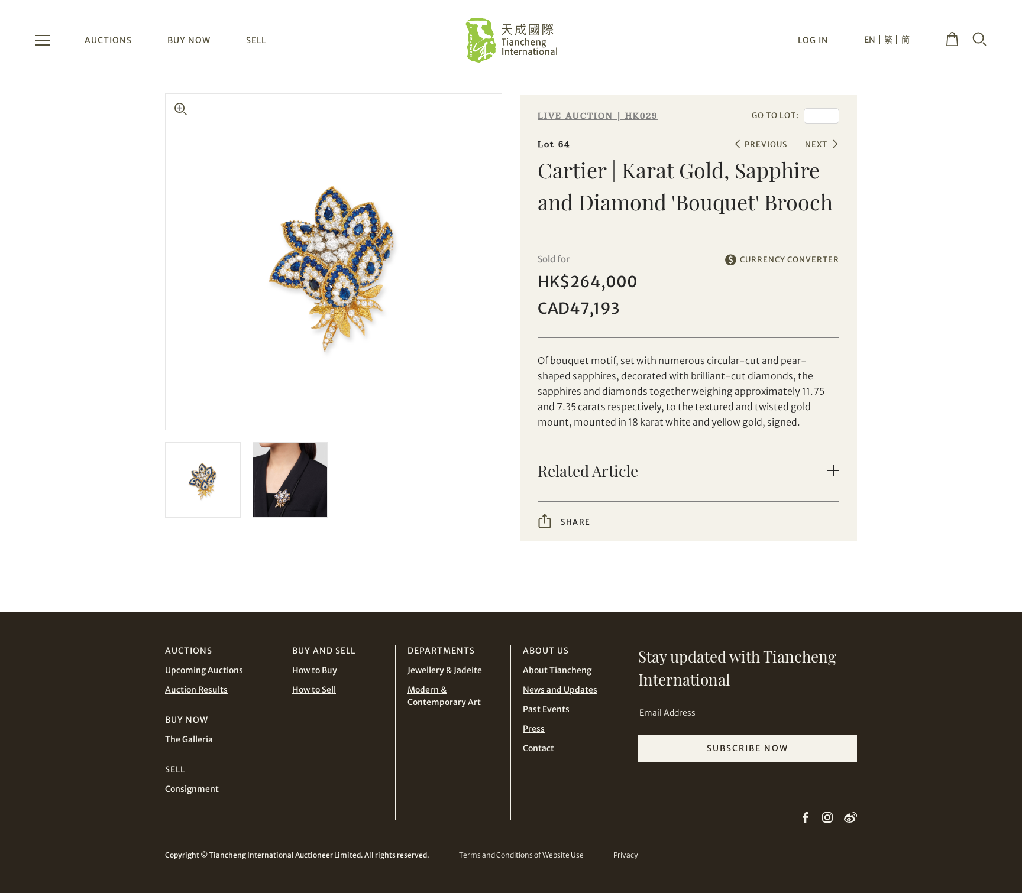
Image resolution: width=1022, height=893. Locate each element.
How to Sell (314, 689)
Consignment (192, 789)
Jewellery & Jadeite (444, 670)
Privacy (625, 854)
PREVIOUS (766, 144)
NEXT (816, 144)
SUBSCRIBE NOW (747, 748)
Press (534, 728)
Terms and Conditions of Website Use (521, 854)
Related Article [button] (588, 470)
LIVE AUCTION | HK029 (598, 116)
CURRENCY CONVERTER (789, 260)
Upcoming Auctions (204, 670)
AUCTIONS (108, 40)
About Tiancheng (557, 670)
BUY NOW (189, 40)
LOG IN (813, 40)
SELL (256, 40)
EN (869, 39)
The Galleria (189, 739)
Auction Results (196, 689)
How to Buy (314, 670)
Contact (538, 748)
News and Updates (560, 689)
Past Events (546, 709)
